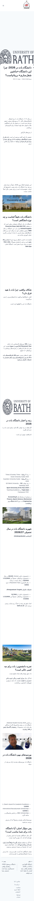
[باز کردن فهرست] (3, 5)
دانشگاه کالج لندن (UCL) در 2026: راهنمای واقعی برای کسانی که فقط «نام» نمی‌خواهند (26, 867)
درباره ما (17, 884)
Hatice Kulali (25, 79)
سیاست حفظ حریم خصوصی (17, 890)
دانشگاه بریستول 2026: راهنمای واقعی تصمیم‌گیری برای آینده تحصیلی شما (9, 866)
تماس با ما (17, 881)
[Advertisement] (17, 31)
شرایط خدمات (18, 896)
